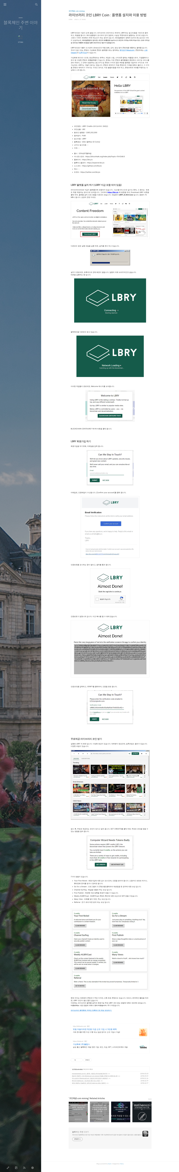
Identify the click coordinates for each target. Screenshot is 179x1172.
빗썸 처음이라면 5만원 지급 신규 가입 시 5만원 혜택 (95, 1029)
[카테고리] (5, 4)
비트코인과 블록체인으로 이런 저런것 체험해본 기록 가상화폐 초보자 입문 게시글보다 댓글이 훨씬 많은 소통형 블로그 (107, 1135)
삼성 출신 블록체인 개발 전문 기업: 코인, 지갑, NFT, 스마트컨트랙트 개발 (100, 1047)
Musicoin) (130, 50)
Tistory (122, 1164)
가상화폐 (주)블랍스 (81, 1044)
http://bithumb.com (79, 1026)
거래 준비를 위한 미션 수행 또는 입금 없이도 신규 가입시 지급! (96, 1032)
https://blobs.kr (78, 1041)
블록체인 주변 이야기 (21, 25)
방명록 (16, 1168)
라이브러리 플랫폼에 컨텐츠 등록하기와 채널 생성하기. (91, 1010)
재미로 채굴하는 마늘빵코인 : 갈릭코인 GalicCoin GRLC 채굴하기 (89, 1083)
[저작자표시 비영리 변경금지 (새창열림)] (94, 1060)
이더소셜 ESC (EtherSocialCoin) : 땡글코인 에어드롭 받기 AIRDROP (90, 1078)
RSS (24, 1168)
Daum (109, 1164)
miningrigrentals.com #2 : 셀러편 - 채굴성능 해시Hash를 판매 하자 (89, 1073)
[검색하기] (36, 4)
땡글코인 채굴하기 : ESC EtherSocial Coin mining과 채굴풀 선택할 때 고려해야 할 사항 (94, 1076)
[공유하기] (77, 1060)
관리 (32, 1168)
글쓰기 (8, 1168)
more (150, 1099)
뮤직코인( (123, 50)
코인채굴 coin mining (77, 11)
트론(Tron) (83, 53)
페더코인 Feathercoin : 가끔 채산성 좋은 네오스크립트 (86, 1081)
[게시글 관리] (80, 1060)
